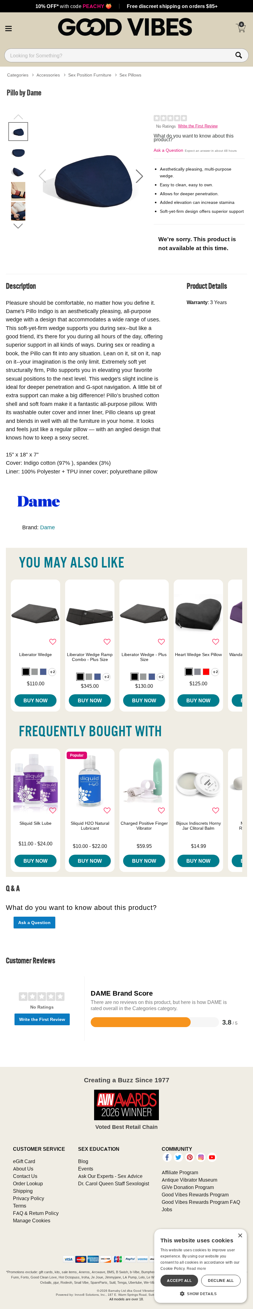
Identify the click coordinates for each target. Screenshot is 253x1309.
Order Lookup (28, 1183)
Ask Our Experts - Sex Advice (110, 1176)
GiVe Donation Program (188, 1187)
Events (85, 1169)
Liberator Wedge (35, 654)
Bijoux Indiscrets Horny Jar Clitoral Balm (198, 825)
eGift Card (24, 1161)
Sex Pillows (130, 75)
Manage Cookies (31, 1220)
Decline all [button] (221, 1280)
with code (73, 6)
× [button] (240, 1235)
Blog (83, 1161)
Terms (19, 1206)
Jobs (167, 1209)
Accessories (48, 75)
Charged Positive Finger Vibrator (144, 825)
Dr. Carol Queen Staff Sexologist (113, 1183)
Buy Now (35, 700)
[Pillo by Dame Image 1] (91, 176)
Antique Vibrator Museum (189, 1180)
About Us (23, 1169)
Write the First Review (198, 126)
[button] (8, 27)
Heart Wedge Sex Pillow (198, 654)
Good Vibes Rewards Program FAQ (201, 1202)
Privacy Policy (28, 1198)
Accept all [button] (179, 1280)
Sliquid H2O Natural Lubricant (90, 825)
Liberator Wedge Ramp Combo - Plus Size (90, 657)
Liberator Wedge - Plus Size (144, 657)
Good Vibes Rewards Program (195, 1194)
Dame (47, 527)
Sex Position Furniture (89, 75)
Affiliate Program (180, 1172)
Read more (196, 1268)
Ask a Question (168, 150)
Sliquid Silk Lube (35, 823)
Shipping (23, 1191)
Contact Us (25, 1176)
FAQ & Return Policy (36, 1213)
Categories (17, 75)
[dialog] (200, 1266)
